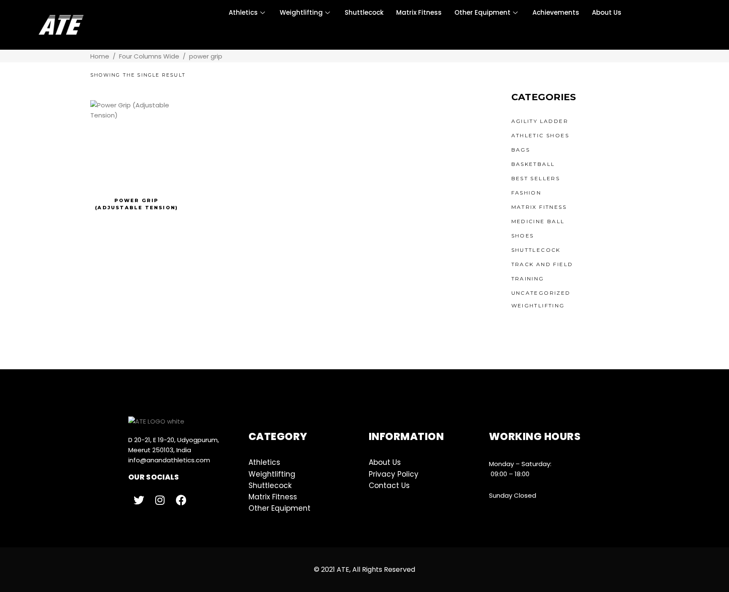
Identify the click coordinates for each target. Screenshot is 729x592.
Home (99, 56)
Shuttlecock (364, 12)
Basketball (533, 164)
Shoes (522, 235)
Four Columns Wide (149, 56)
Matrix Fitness (419, 12)
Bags (520, 150)
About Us (606, 12)
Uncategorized (541, 293)
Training (527, 278)
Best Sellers (535, 178)
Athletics (243, 12)
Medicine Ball (538, 221)
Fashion (526, 192)
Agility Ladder (540, 121)
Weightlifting (301, 12)
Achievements (555, 12)
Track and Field (542, 264)
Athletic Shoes (540, 135)
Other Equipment (482, 12)
